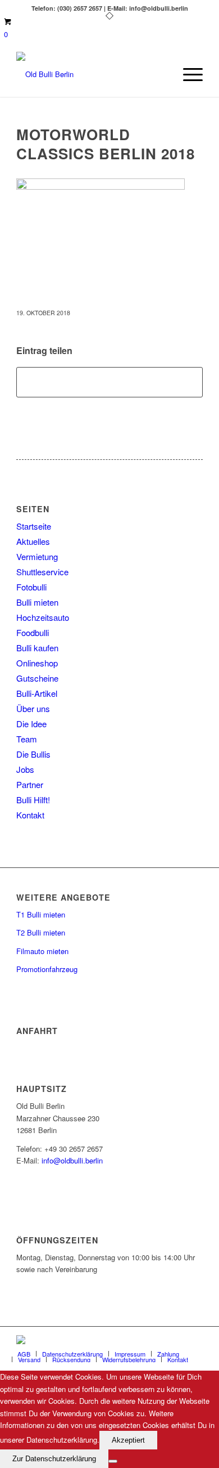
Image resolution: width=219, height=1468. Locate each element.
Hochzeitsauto (42, 617)
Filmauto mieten (42, 951)
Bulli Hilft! (33, 799)
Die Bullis (33, 754)
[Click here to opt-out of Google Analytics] (112, 1461)
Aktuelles (33, 541)
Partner (29, 784)
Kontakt (30, 815)
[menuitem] (187, 74)
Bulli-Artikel (36, 693)
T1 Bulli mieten (40, 914)
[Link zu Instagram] (194, 1340)
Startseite (33, 526)
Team (26, 739)
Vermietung (37, 556)
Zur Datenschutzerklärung (54, 1458)
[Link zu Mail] (177, 1340)
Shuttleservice (42, 572)
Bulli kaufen (37, 648)
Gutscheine (37, 678)
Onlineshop (37, 663)
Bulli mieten (37, 602)
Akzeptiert (128, 1440)
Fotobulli (31, 587)
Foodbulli (32, 632)
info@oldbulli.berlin (72, 1160)
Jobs (25, 769)
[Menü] (187, 74)
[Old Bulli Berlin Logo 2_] (90, 74)
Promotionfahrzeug (46, 969)
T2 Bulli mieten (40, 932)
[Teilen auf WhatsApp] (109, 382)
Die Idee (31, 723)
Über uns (33, 708)
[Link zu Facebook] (160, 1340)
